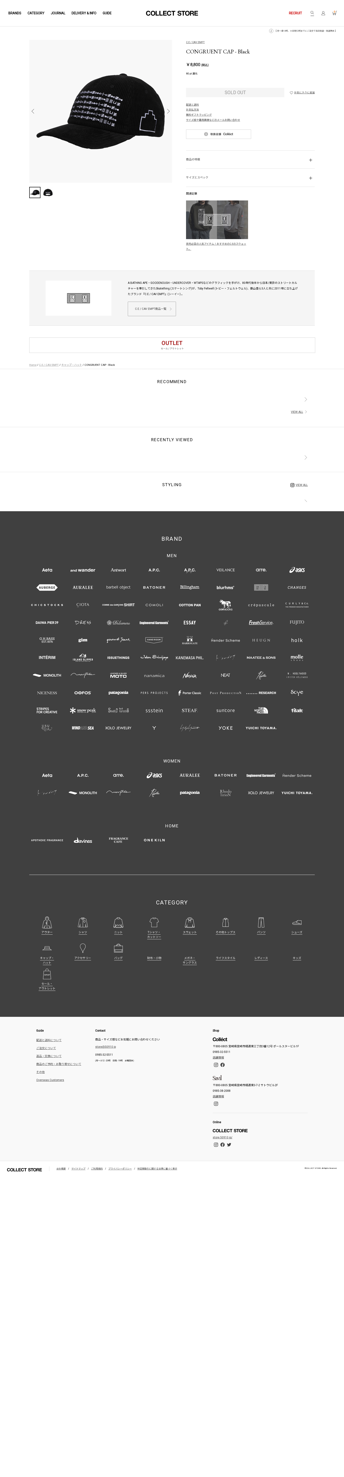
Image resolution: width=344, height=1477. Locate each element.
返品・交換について (49, 1056)
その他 (40, 1072)
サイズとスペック (197, 177)
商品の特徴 (193, 159)
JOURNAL (58, 13)
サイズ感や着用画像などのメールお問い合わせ (213, 120)
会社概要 (61, 1168)
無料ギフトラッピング (199, 114)
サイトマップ (78, 1168)
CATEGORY (36, 13)
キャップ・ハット (71, 364)
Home (33, 364)
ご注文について (46, 1048)
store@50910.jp (105, 1046)
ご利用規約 (97, 1168)
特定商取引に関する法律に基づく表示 (157, 1168)
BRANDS (14, 13)
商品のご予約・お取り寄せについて (58, 1064)
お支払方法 (192, 109)
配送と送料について (49, 1040)
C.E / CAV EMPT (195, 42)
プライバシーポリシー (120, 1168)
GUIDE (107, 13)
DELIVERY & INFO (84, 13)
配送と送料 (192, 104)
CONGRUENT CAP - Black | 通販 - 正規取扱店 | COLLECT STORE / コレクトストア (172, 13)
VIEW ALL (297, 412)
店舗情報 (218, 1057)
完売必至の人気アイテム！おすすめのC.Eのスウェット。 (216, 246)
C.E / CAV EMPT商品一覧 (150, 309)
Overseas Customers (50, 1080)
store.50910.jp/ (222, 1137)
